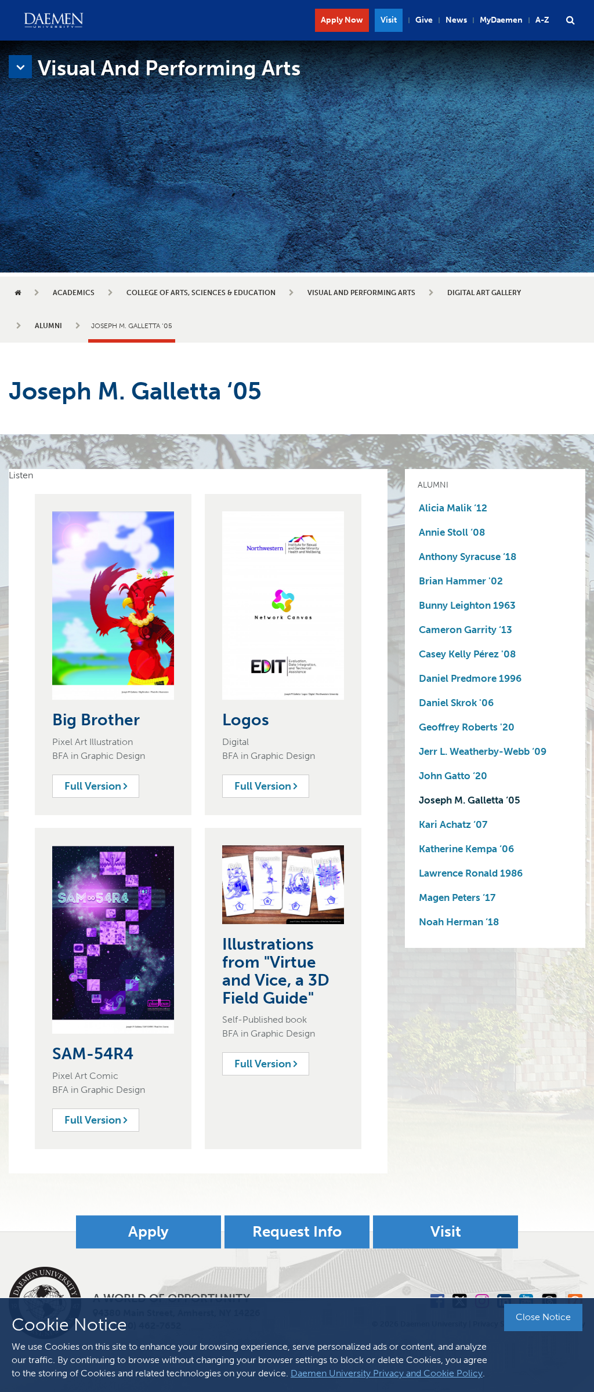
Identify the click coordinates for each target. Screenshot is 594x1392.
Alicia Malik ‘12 (453, 508)
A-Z (542, 20)
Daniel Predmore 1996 (470, 678)
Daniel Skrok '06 (456, 702)
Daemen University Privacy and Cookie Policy (387, 1373)
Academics (74, 293)
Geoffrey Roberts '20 (467, 727)
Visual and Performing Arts (361, 293)
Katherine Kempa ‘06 (466, 849)
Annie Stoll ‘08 (452, 532)
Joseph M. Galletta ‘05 (469, 800)
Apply (148, 1232)
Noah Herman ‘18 (459, 922)
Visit (389, 20)
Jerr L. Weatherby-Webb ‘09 (482, 751)
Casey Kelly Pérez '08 (467, 654)
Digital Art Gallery (484, 293)
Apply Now (342, 20)
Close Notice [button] (543, 1316)
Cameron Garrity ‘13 (465, 629)
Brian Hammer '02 (461, 581)
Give (424, 20)
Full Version (94, 786)
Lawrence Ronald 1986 (471, 873)
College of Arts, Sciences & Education (201, 293)
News (456, 20)
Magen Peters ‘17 (457, 897)
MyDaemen (501, 20)
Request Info (297, 1232)
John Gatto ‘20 (453, 776)
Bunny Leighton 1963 (467, 605)
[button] (570, 20)
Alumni (48, 326)
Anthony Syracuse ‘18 (467, 556)
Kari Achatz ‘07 (453, 824)
